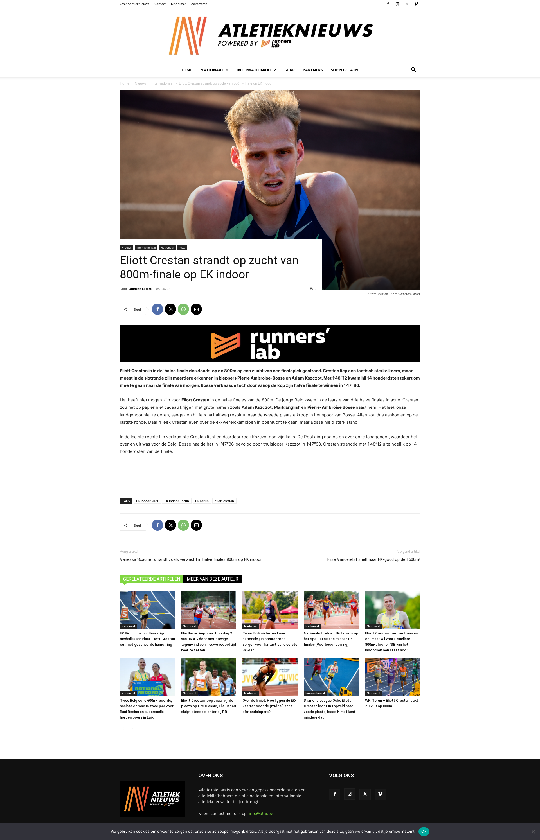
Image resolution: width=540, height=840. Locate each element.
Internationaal (163, 83)
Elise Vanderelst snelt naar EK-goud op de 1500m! (373, 559)
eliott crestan (224, 501)
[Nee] (533, 831)
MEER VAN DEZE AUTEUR (212, 579)
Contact (160, 4)
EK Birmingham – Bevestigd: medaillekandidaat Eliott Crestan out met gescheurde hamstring (147, 639)
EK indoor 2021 (147, 501)
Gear (289, 70)
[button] (413, 70)
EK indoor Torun (177, 501)
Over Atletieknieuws (134, 4)
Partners (313, 70)
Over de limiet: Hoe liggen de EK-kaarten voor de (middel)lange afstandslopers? (269, 706)
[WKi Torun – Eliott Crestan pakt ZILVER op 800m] (392, 677)
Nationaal (167, 247)
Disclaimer (178, 4)
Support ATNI (345, 70)
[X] (406, 4)
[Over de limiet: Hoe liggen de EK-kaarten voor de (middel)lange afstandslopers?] (270, 677)
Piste (182, 247)
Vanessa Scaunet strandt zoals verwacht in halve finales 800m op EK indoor (191, 559)
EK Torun (202, 501)
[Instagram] (397, 4)
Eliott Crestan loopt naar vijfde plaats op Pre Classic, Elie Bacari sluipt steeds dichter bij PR (208, 706)
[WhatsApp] (183, 309)
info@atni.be (261, 813)
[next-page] (132, 728)
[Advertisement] (270, 475)
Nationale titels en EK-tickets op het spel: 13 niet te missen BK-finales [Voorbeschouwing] (331, 639)
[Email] (196, 309)
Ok (423, 831)
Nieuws (140, 83)
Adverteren (199, 4)
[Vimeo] (416, 4)
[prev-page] (123, 728)
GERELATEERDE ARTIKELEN (151, 579)
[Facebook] (388, 4)
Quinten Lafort (140, 288)
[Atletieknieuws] (270, 35)
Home (186, 70)
